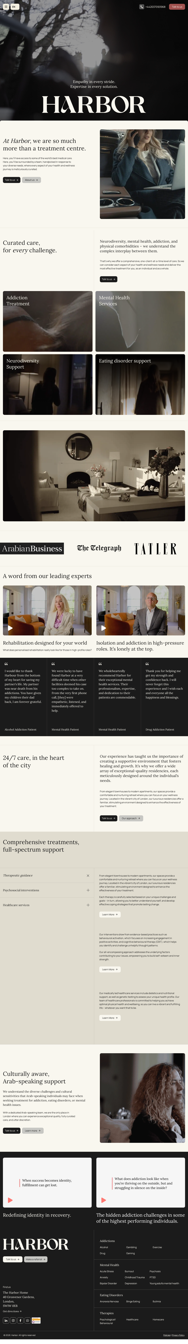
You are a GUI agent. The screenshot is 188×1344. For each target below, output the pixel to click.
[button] (15, 7)
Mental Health (109, 1265)
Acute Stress (107, 1271)
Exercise (157, 1247)
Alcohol (104, 1247)
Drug (102, 1253)
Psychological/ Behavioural (108, 1321)
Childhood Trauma (135, 1277)
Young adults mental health (164, 1283)
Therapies (107, 1313)
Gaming (130, 1253)
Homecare (158, 1319)
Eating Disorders (111, 1295)
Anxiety (104, 1277)
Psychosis (155, 1271)
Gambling (131, 1247)
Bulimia (157, 1301)
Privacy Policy (178, 1335)
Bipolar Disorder (108, 1283)
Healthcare (132, 1319)
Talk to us (177, 6)
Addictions (107, 1241)
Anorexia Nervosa (109, 1301)
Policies (166, 1335)
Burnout (129, 1271)
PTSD (153, 1277)
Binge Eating (133, 1301)
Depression (131, 1283)
